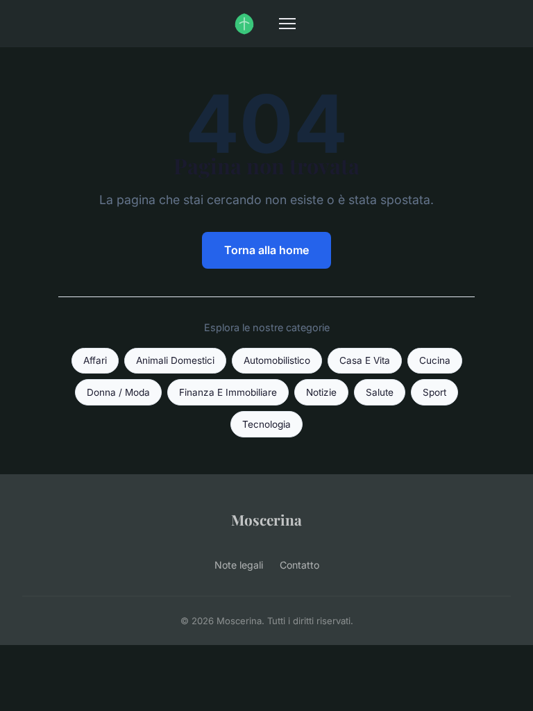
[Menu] (287, 23)
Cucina (434, 360)
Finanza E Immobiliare (228, 392)
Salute (380, 392)
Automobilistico (277, 360)
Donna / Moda (118, 392)
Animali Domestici (175, 360)
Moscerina (266, 519)
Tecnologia (266, 424)
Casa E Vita (364, 360)
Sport (434, 392)
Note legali (238, 565)
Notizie (321, 392)
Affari (95, 360)
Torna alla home (266, 250)
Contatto (299, 565)
